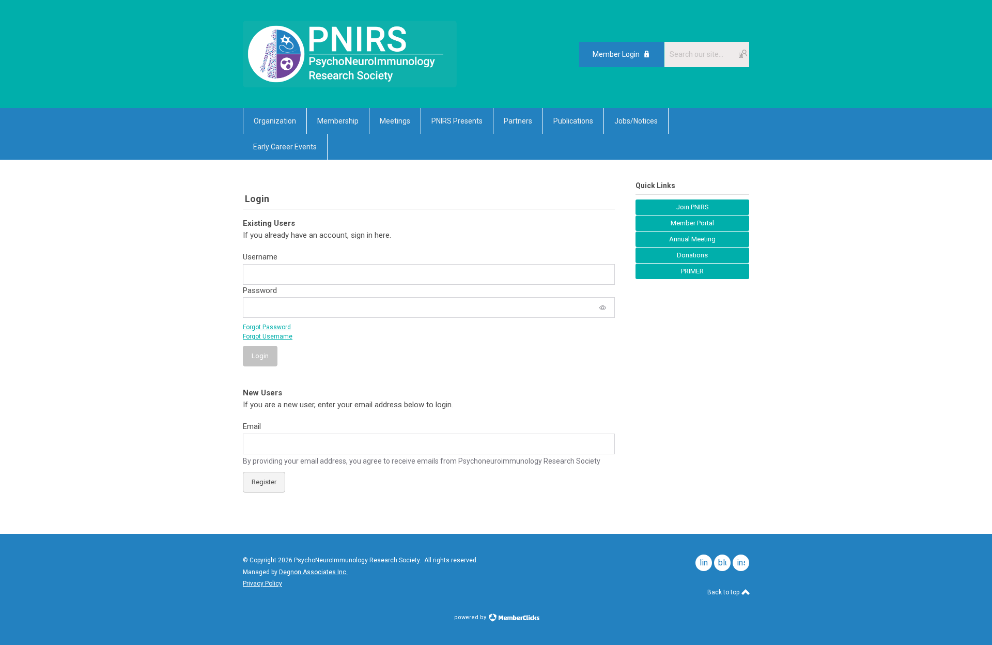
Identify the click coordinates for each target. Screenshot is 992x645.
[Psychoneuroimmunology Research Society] (350, 84)
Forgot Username (267, 336)
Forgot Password (267, 327)
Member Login (616, 54)
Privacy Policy (262, 583)
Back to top (724, 592)
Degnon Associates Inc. (313, 572)
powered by (471, 617)
